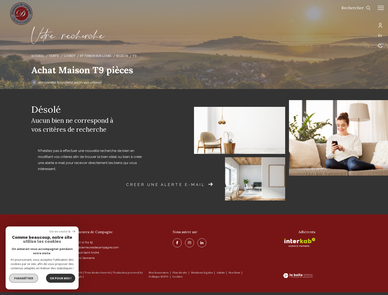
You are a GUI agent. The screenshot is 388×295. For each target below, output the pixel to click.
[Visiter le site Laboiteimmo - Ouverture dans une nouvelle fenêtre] (297, 276)
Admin (221, 272)
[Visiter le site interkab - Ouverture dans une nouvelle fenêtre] (299, 242)
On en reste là (60, 231)
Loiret (69, 56)
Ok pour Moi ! (60, 278)
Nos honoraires (159, 272)
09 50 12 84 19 (83, 242)
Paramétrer (23, 278)
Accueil (37, 56)
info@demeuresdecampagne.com (96, 247)
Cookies (177, 276)
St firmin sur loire (95, 56)
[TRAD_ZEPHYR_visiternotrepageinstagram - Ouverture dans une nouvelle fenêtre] (189, 242)
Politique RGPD (158, 276)
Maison (122, 56)
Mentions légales (202, 272)
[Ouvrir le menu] (381, 8)
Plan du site (180, 272)
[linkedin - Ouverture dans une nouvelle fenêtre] (201, 242)
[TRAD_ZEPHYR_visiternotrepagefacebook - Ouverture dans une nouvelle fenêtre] (177, 242)
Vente (54, 56)
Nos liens (235, 272)
